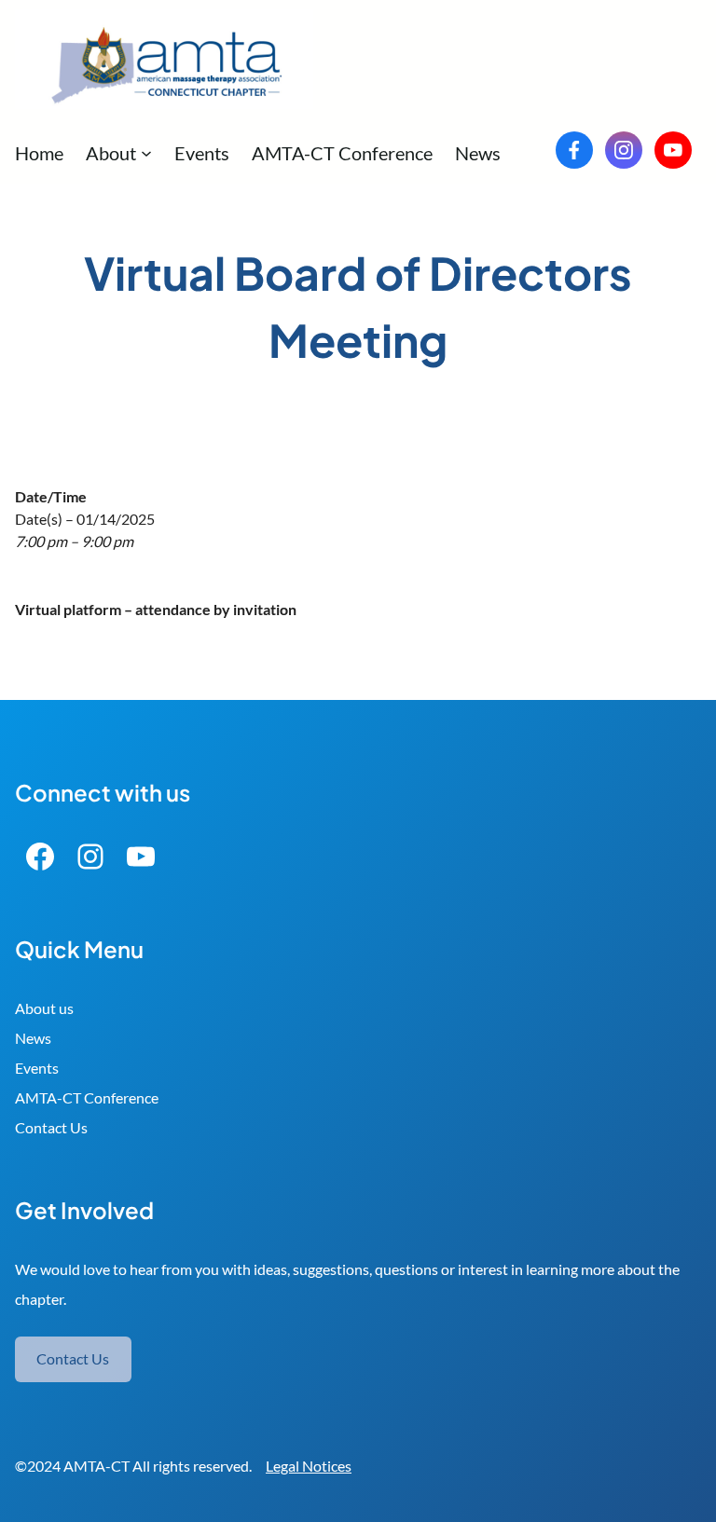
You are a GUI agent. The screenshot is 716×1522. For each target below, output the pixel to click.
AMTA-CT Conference (86, 1097)
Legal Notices (308, 1465)
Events (37, 1067)
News (33, 1038)
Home (39, 153)
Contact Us (51, 1127)
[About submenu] (146, 152)
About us (44, 1008)
